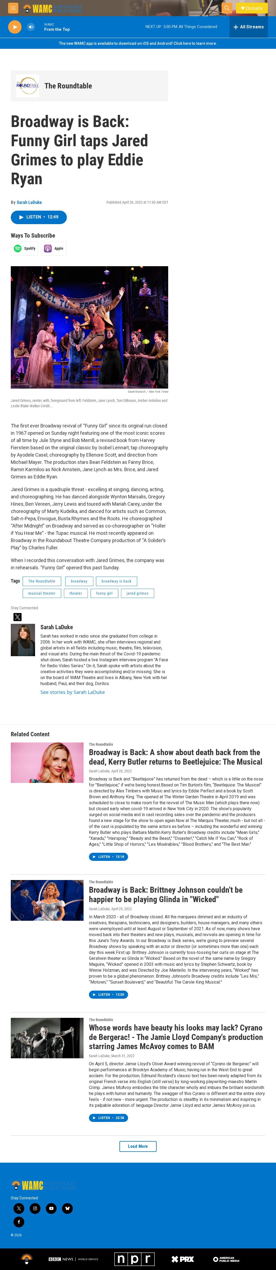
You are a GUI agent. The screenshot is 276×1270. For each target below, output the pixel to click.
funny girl (104, 593)
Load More (138, 1146)
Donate (254, 8)
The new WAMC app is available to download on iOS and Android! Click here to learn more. (138, 43)
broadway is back (117, 581)
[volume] (31, 27)
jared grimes (138, 593)
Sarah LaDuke (29, 202)
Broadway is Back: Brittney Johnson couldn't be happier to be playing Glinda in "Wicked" (166, 894)
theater (76, 593)
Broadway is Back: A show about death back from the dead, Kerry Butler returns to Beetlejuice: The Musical (176, 757)
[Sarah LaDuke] (23, 640)
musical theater (42, 593)
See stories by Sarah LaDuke (72, 692)
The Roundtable (68, 85)
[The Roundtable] (27, 85)
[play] (15, 27)
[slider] (39, 27)
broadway (79, 581)
